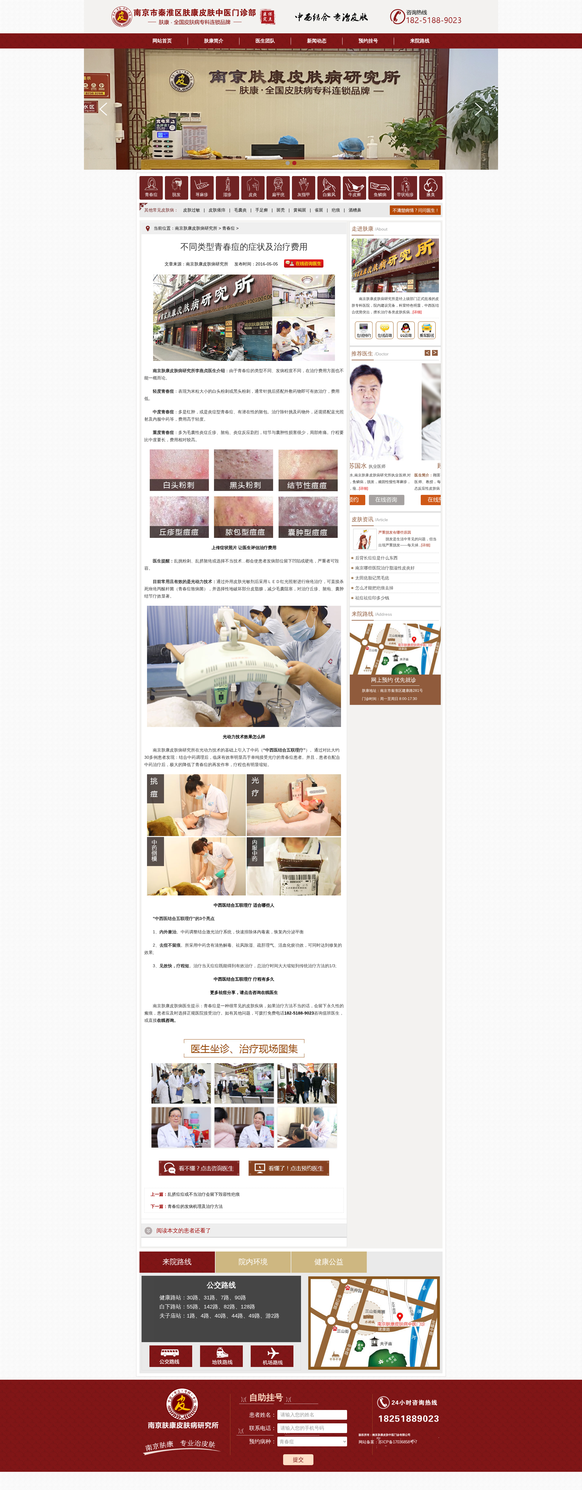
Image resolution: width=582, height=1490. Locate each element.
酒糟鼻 (355, 210)
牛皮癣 (354, 194)
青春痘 (151, 194)
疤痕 (336, 210)
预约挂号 (368, 40)
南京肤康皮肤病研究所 (196, 228)
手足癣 (261, 210)
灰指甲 (303, 194)
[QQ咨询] (406, 330)
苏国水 (395, 465)
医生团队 (265, 40)
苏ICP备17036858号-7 (397, 1442)
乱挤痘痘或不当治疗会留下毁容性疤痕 (204, 1194)
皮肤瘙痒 (217, 210)
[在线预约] (363, 330)
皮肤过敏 (191, 210)
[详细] (417, 312)
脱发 (176, 194)
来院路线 (420, 40)
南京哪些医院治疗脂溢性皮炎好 (385, 567)
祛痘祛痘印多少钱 (372, 597)
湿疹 (227, 194)
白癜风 (329, 194)
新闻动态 (316, 40)
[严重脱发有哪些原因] (365, 539)
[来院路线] (427, 330)
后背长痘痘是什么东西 (376, 557)
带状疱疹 (405, 194)
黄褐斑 (299, 210)
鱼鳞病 (380, 194)
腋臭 (430, 194)
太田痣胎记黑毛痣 (372, 577)
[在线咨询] (385, 330)
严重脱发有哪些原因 (394, 532)
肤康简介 (213, 40)
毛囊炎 (240, 210)
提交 (298, 1460)
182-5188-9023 (299, 1013)
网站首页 (162, 40)
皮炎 (253, 194)
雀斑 (319, 210)
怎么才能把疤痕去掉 (374, 587)
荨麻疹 (202, 194)
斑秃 (280, 210)
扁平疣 (278, 194)
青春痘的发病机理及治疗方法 (195, 1206)
